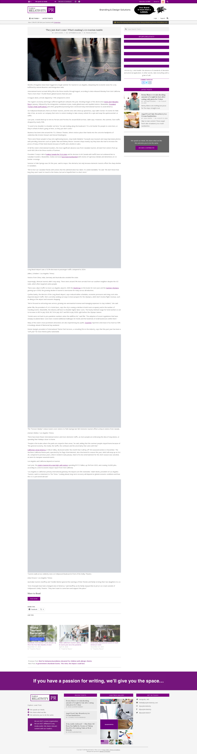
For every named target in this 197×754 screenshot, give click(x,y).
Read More (34, 599)
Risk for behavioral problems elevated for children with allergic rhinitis (65, 661)
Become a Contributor (146, 148)
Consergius (57, 22)
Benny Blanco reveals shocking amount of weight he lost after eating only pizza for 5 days (153, 97)
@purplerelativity (145, 709)
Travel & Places (91, 33)
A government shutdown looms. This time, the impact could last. (60, 663)
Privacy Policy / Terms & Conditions (111, 750)
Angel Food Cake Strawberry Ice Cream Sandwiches (154, 115)
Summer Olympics (112, 288)
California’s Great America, (37, 450)
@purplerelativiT (145, 713)
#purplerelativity (145, 706)
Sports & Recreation (74, 732)
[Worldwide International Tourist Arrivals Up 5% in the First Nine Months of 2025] (42, 633)
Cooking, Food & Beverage (76, 717)
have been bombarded (70, 157)
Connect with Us (146, 80)
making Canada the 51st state (56, 154)
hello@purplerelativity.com (148, 703)
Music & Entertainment (75, 707)
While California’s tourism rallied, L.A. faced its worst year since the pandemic (73, 644)
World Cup (77, 288)
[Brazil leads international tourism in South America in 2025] (105, 633)
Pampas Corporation (105, 751)
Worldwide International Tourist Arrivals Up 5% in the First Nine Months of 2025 (42, 644)
